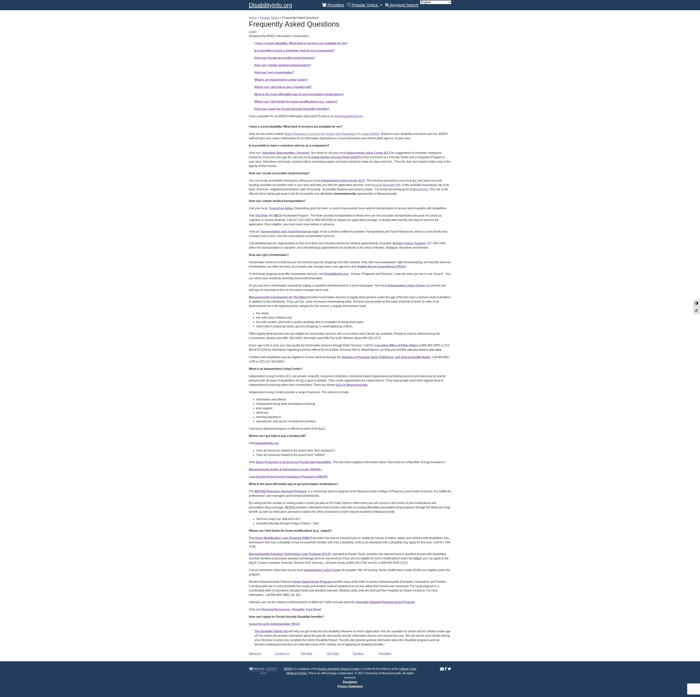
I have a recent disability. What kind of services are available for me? (301, 43)
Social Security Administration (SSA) (274, 624)
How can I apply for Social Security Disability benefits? (291, 108)
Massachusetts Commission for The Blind (278, 297)
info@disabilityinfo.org (348, 116)
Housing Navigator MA (385, 184)
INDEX (288, 668)
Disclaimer (350, 682)
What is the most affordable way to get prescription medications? (299, 94)
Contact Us (282, 653)
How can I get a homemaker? (274, 72)
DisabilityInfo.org (270, 5)
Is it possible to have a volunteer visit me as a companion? (294, 50)
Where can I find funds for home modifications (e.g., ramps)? (295, 101)
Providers (335, 5)
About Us (255, 653)
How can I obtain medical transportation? (282, 65)
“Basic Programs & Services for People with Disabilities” (320, 133)
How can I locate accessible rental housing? (284, 57)
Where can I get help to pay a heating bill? (283, 87)
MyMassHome (418, 189)
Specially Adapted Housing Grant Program (385, 602)
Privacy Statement (350, 686)
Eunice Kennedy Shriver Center (338, 668)
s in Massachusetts (352, 384)
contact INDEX (370, 133)
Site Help (333, 653)
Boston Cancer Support (409, 243)
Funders (358, 653)
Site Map (306, 653)
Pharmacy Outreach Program (280, 491)
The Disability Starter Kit (271, 631)
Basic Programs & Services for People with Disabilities (293, 462)
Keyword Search (404, 5)
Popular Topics (365, 5)
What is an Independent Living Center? (281, 79)
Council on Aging (281, 208)
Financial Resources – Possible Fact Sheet (291, 609)
